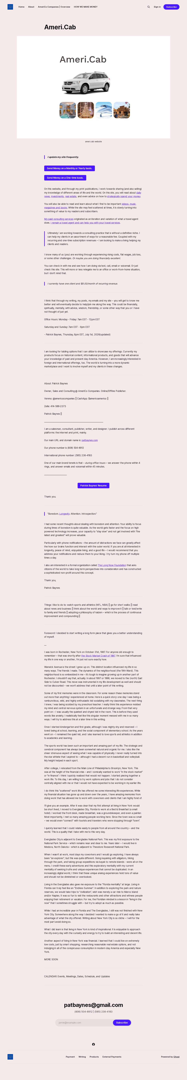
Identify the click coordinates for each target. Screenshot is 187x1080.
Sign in (157, 6)
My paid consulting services (58, 219)
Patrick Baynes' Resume (93, 485)
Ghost (176, 1056)
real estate (70, 196)
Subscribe (171, 7)
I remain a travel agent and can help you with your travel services (85, 222)
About (31, 6)
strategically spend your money (123, 196)
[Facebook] (93, 1044)
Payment (70, 1056)
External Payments (112, 1056)
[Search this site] (148, 7)
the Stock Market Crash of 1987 (98, 655)
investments (57, 196)
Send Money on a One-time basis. (65, 177)
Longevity (64, 513)
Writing (82, 1056)
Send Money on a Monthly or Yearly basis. (69, 168)
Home (21, 6)
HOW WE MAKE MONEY (85, 6)
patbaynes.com (90, 440)
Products (94, 1056)
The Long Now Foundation (112, 565)
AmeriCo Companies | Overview (54, 6)
